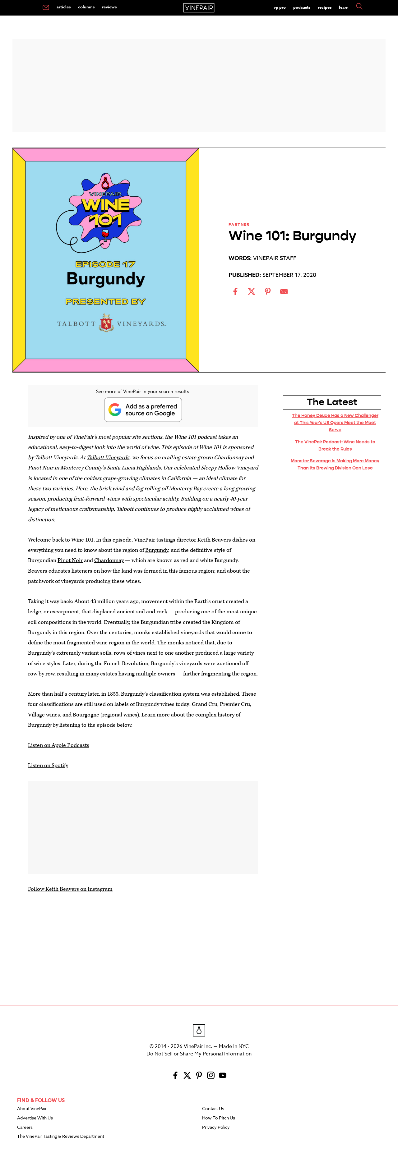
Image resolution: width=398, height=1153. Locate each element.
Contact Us (213, 1108)
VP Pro (280, 7)
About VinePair (32, 1108)
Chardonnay (109, 560)
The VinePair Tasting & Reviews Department (60, 1136)
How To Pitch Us (218, 1118)
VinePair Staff (274, 258)
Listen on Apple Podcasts (58, 745)
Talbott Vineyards (108, 457)
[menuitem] (46, 7)
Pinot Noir (70, 560)
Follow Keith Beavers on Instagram (70, 889)
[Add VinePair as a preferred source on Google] (143, 409)
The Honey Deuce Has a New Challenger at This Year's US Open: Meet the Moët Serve (335, 422)
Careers (25, 1127)
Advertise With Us (35, 1118)
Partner (239, 224)
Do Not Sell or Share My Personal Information (199, 1054)
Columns (86, 7)
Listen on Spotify (48, 765)
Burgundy (156, 550)
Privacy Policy (216, 1127)
